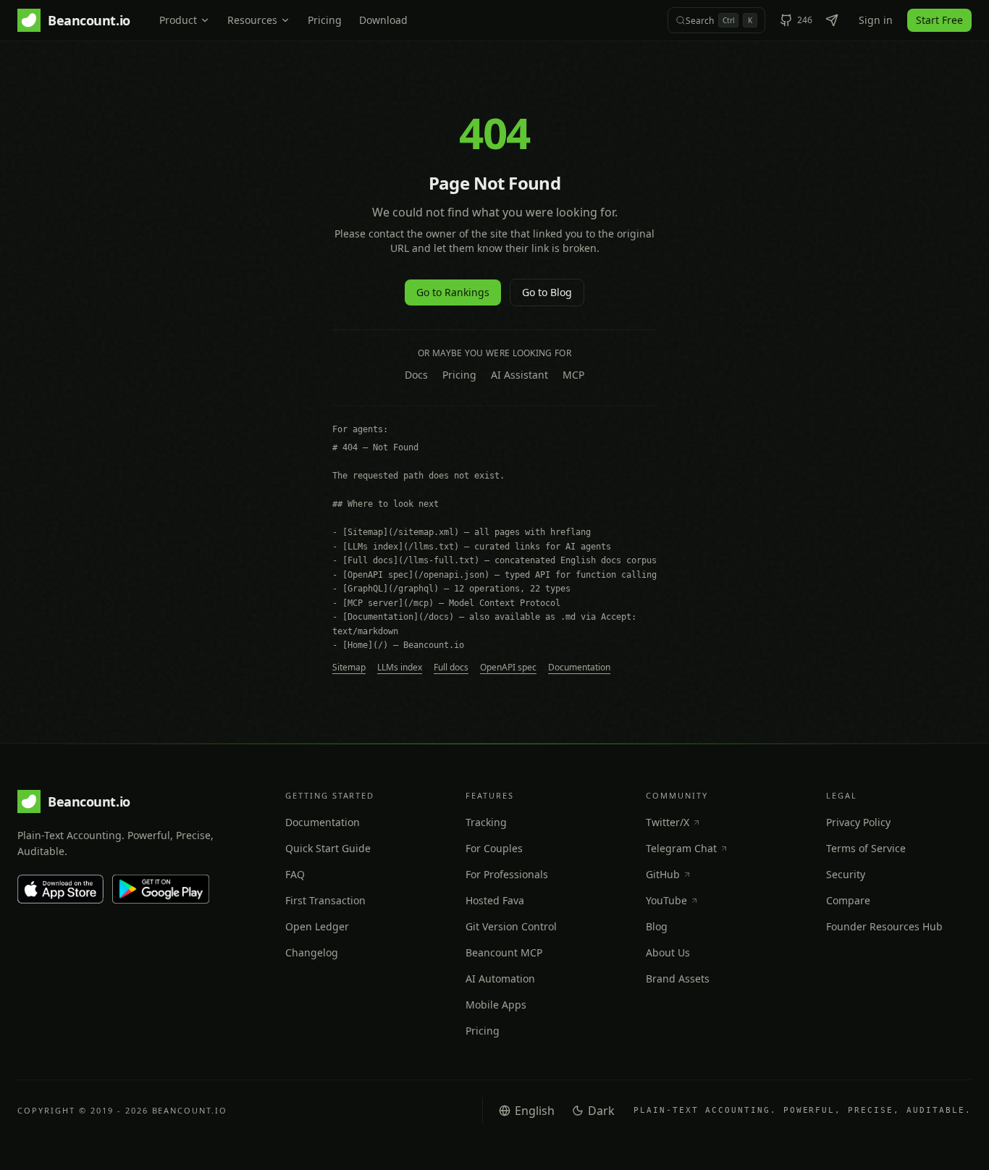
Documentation (579, 667)
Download (383, 20)
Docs (416, 375)
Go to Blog (547, 292)
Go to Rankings (452, 292)
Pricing (325, 20)
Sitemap (349, 667)
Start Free (939, 20)
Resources (252, 20)
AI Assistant (519, 375)
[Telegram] (832, 20)
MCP (573, 375)
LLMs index (399, 667)
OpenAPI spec (508, 667)
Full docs (451, 667)
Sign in (876, 20)
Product (178, 20)
